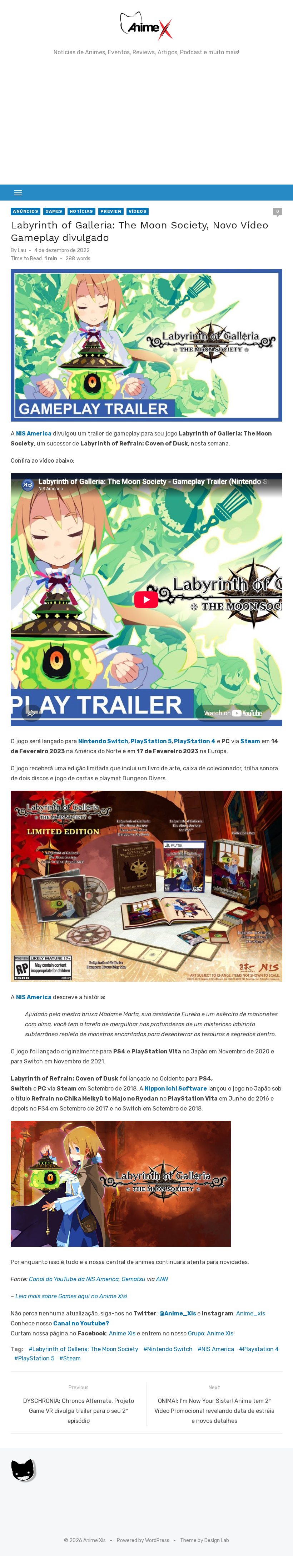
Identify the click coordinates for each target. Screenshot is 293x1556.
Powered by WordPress (143, 1540)
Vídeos (137, 211)
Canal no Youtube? (81, 1323)
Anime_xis (250, 1313)
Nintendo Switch (103, 741)
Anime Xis (122, 1333)
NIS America (218, 1349)
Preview (111, 211)
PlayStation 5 (151, 741)
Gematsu (133, 1279)
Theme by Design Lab (204, 1540)
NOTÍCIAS (81, 211)
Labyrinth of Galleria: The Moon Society (85, 1349)
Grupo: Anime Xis (210, 1333)
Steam (72, 1358)
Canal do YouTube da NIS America (74, 1279)
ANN (162, 1279)
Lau (22, 250)
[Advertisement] (146, 120)
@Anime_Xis (177, 1313)
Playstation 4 (261, 1349)
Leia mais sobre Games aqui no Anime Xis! (71, 1296)
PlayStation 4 (194, 741)
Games (54, 211)
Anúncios (25, 211)
